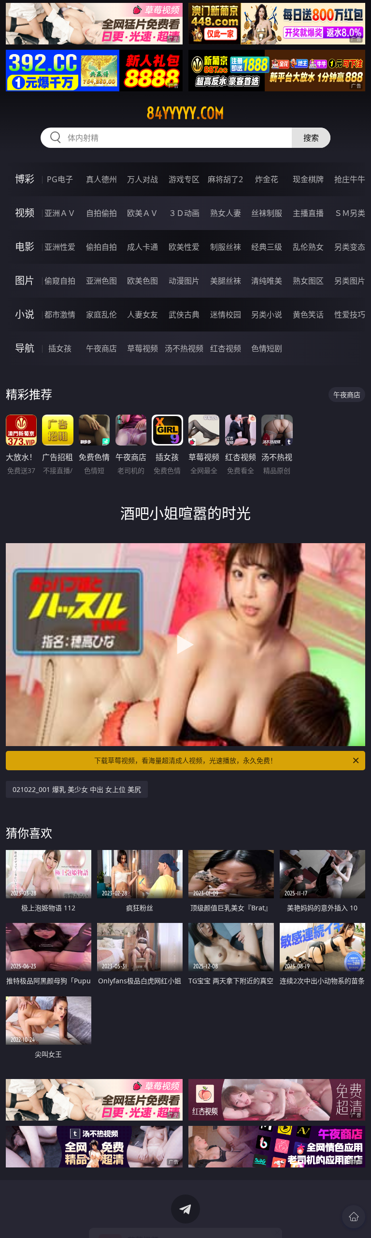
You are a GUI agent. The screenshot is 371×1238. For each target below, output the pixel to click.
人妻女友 (142, 314)
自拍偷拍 (101, 213)
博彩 (24, 179)
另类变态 (349, 247)
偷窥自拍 (59, 280)
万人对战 (142, 179)
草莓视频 (142, 348)
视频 (24, 212)
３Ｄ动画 (184, 213)
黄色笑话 (308, 314)
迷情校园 (225, 314)
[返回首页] (353, 1216)
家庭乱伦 (101, 314)
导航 (24, 348)
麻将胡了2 (225, 179)
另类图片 (349, 280)
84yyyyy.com (185, 113)
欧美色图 (142, 280)
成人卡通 (142, 247)
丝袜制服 (266, 213)
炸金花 (266, 179)
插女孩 (59, 348)
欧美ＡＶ (142, 213)
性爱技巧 (349, 314)
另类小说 (266, 314)
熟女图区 (308, 280)
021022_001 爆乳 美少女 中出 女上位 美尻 (77, 789)
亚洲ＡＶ (59, 213)
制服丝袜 (225, 247)
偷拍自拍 (101, 247)
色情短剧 (266, 348)
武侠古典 (184, 314)
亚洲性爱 (59, 247)
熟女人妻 (225, 213)
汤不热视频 (184, 348)
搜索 (311, 137)
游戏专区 (184, 179)
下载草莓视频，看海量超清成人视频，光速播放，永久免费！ (185, 760)
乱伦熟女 (308, 247)
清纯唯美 (266, 280)
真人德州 (101, 179)
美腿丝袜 (225, 280)
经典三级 (266, 247)
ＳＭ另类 (349, 213)
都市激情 (59, 314)
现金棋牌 (308, 179)
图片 (24, 280)
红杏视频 (225, 348)
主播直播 (308, 213)
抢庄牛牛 (349, 179)
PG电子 (60, 179)
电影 (24, 246)
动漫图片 (184, 280)
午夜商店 (101, 348)
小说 (24, 314)
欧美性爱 (184, 247)
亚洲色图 (101, 280)
